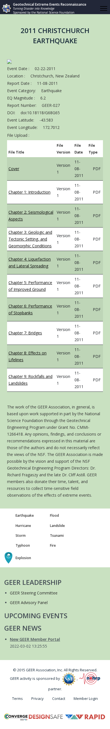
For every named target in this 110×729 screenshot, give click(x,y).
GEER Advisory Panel (29, 602)
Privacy (37, 698)
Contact (58, 698)
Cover (13, 168)
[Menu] (103, 8)
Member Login (86, 698)
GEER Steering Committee (34, 593)
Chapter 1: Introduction (29, 192)
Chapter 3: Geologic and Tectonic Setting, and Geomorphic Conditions (30, 239)
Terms (17, 698)
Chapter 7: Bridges (25, 333)
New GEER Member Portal (35, 639)
